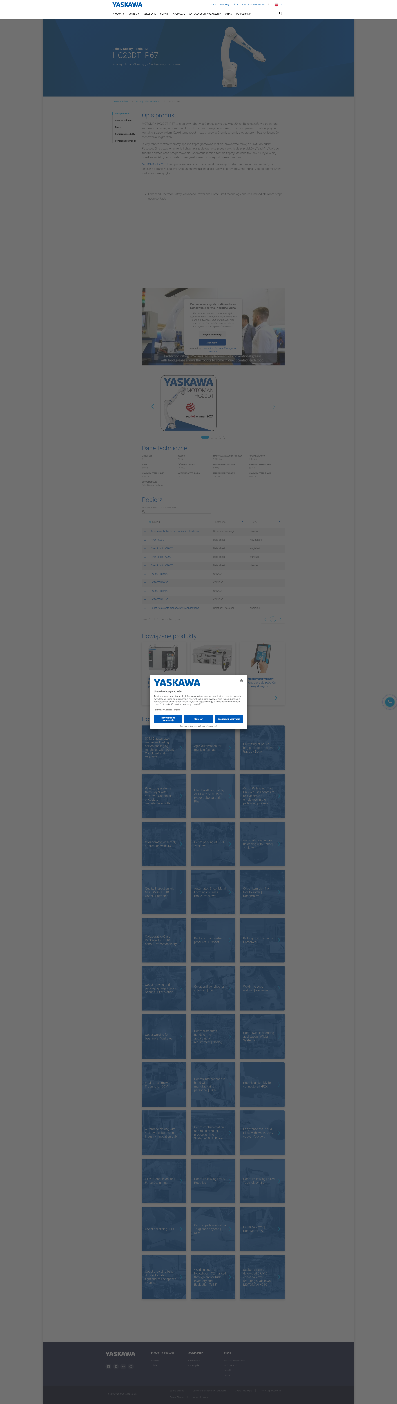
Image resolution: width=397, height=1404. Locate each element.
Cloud (236, 4)
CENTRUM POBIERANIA (253, 4)
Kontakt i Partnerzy (220, 4)
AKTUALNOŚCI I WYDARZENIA (205, 13)
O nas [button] (228, 13)
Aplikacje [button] (179, 13)
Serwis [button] (164, 13)
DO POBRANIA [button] (243, 13)
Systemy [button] (134, 13)
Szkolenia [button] (149, 13)
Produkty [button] (118, 13)
